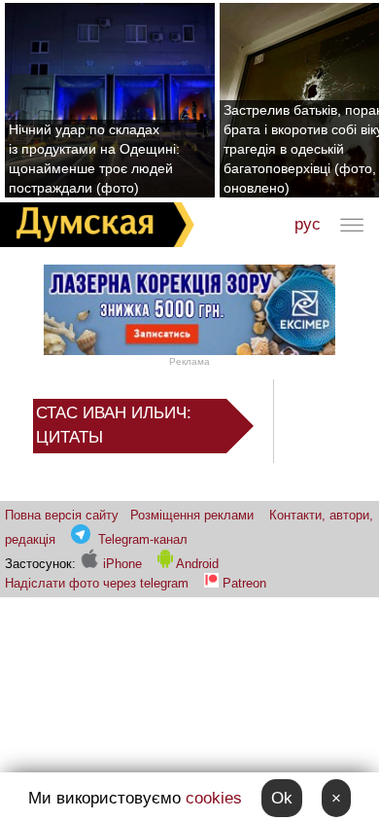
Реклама (189, 361)
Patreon (244, 583)
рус (307, 224)
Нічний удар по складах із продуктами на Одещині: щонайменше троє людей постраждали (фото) (94, 159)
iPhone (120, 563)
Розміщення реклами (192, 515)
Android (196, 563)
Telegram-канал (143, 539)
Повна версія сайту (62, 515)
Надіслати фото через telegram (97, 583)
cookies (214, 798)
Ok (282, 798)
